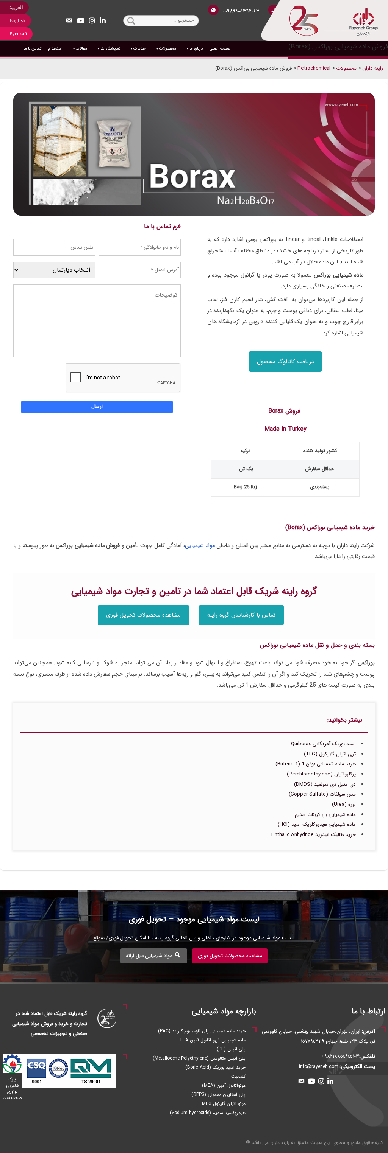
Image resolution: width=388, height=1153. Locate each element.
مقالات (81, 48)
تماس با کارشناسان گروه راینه (241, 615)
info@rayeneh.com (318, 1066)
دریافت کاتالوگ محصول (285, 361)
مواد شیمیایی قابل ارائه (150, 956)
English (17, 20)
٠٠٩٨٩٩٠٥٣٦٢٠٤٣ (241, 11)
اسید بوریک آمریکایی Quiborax (323, 744)
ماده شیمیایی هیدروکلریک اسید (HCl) (317, 824)
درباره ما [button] (196, 48)
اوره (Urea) (344, 804)
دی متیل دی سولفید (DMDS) (325, 784)
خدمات (139, 48)
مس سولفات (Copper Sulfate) (322, 794)
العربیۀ (16, 7)
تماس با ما (32, 48)
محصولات (167, 48)
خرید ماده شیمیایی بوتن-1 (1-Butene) (315, 764)
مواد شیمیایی (199, 545)
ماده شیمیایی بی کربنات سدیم (325, 815)
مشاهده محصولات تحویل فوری (143, 615)
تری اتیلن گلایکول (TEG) (330, 754)
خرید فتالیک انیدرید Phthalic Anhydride (313, 835)
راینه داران (279, 1142)
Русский (18, 33)
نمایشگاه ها (110, 48)
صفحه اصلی (220, 48)
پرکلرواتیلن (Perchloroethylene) (321, 774)
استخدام (55, 48)
